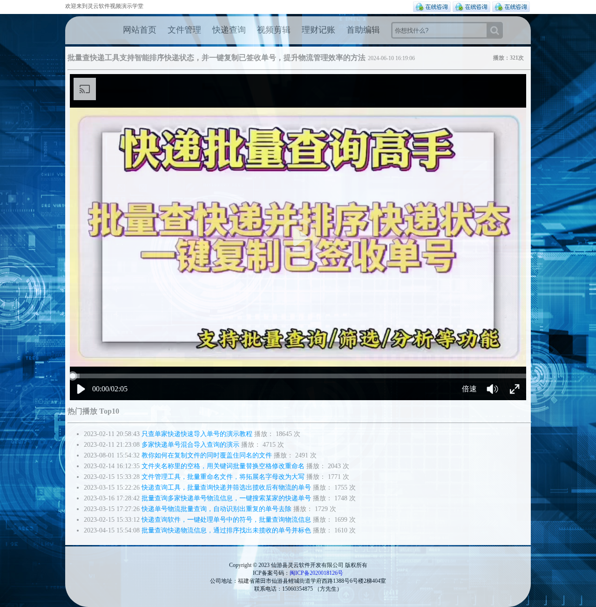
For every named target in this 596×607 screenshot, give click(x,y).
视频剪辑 (274, 29)
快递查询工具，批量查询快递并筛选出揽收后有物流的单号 (226, 487)
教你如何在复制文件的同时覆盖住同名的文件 (207, 455)
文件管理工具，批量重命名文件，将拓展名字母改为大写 (223, 476)
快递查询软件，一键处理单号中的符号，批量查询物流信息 (226, 519)
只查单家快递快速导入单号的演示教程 (197, 433)
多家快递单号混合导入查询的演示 (190, 444)
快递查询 (229, 29)
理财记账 (318, 29)
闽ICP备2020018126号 (316, 573)
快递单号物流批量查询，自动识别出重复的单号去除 (216, 508)
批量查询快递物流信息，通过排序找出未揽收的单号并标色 (226, 530)
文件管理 (184, 29)
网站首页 (139, 29)
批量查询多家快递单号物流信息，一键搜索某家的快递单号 (226, 498)
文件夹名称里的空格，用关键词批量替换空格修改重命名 (223, 466)
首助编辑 (363, 29)
